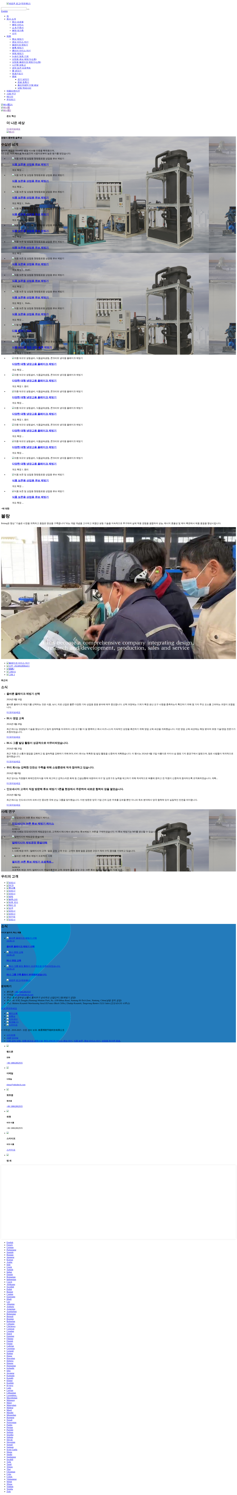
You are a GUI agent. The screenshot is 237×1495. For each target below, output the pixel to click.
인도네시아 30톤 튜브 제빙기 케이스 (33, 823)
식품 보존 (78, 1041)
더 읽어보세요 (13, 129)
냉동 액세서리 (24, 88)
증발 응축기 (23, 82)
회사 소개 (11, 19)
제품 (9, 36)
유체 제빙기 (18, 53)
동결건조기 (17, 73)
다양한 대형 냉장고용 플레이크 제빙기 (34, 364)
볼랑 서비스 (18, 25)
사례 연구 (11, 94)
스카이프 (11, 1150)
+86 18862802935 (22, 992)
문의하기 (11, 99)
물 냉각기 (16, 71)
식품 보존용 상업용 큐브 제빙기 (30, 164)
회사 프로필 (18, 22)
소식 (14, 33)
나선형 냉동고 (19, 65)
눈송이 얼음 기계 (20, 56)
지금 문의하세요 (9, 1008)
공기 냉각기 (23, 79)
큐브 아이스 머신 (20, 42)
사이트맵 (11, 1035)
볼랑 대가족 (18, 30)
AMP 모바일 (12, 1038)
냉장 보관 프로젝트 (21, 68)
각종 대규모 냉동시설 (32, 1041)
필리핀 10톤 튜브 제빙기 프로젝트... (32, 861)
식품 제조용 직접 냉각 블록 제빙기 (32, 347)
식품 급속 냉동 (14, 1041)
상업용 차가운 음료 (111, 1041)
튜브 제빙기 (18, 39)
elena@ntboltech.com (23, 995)
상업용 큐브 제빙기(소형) (24, 59)
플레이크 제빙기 (20, 45)
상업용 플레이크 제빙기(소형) (26, 62)
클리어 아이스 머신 (21, 50)
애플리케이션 (13, 91)
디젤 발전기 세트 (22, 330)
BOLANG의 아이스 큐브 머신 (58, 1041)
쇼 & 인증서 (18, 27)
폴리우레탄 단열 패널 (28, 85)
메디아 (10, 96)
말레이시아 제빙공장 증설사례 (29, 842)
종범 (14, 76)
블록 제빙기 (18, 48)
